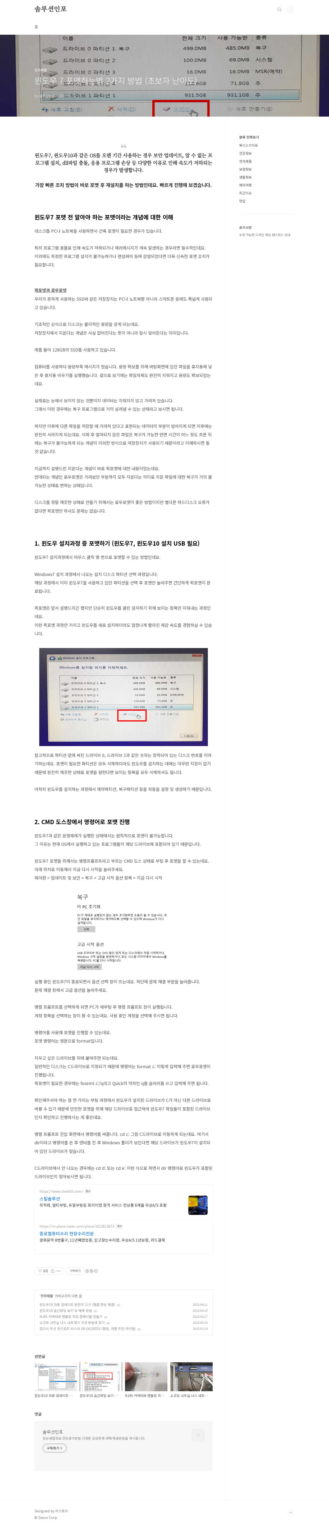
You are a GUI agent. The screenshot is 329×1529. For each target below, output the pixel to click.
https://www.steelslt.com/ (61, 1191)
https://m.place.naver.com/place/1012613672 (76, 1226)
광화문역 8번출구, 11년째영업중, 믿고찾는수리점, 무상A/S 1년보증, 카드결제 (102, 1240)
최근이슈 (245, 193)
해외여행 (245, 185)
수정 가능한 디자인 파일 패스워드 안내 (264, 234)
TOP (291, 1513)
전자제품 (46, 1295)
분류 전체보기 (249, 137)
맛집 (242, 201)
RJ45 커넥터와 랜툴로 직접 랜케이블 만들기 (70, 1316)
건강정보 (245, 153)
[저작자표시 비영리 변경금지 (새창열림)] (91, 1271)
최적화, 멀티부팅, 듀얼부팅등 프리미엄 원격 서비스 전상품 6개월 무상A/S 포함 (103, 1205)
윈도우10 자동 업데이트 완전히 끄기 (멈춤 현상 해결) (77, 1304)
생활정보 (245, 177)
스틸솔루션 (49, 1198)
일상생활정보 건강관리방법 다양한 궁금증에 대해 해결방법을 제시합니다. (94, 1438)
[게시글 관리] (59, 1271)
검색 (279, 9)
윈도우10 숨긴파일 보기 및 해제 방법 (65, 1310)
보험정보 (245, 169)
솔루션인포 (50, 9)
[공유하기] (53, 1271)
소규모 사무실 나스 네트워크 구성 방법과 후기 (72, 1322)
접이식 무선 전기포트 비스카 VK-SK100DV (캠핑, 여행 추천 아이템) (87, 1328)
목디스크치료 (248, 145)
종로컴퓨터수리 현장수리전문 (66, 1233)
